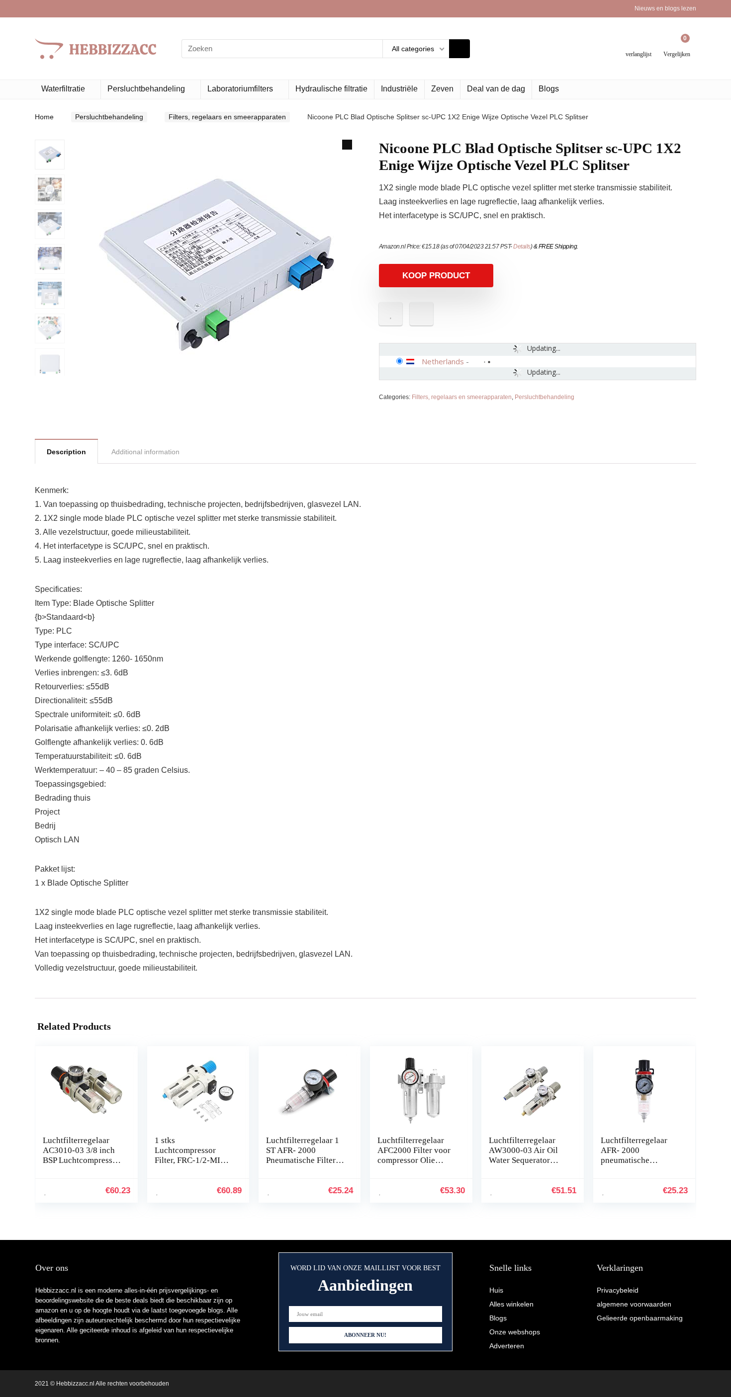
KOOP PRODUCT (436, 275)
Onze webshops (514, 1332)
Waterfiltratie (63, 88)
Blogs (549, 88)
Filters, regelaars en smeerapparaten (227, 117)
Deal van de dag (496, 88)
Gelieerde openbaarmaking (640, 1318)
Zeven (442, 88)
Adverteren (506, 1346)
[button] (347, 145)
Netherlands (443, 361)
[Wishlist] (638, 44)
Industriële (399, 88)
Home (44, 117)
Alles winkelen (511, 1304)
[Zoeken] (459, 48)
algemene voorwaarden (634, 1304)
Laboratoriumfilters (240, 88)
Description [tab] (66, 452)
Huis (496, 1290)
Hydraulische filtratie (331, 88)
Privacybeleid (618, 1290)
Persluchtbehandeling (146, 88)
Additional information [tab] (145, 452)
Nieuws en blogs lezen (665, 8)
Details (522, 246)
